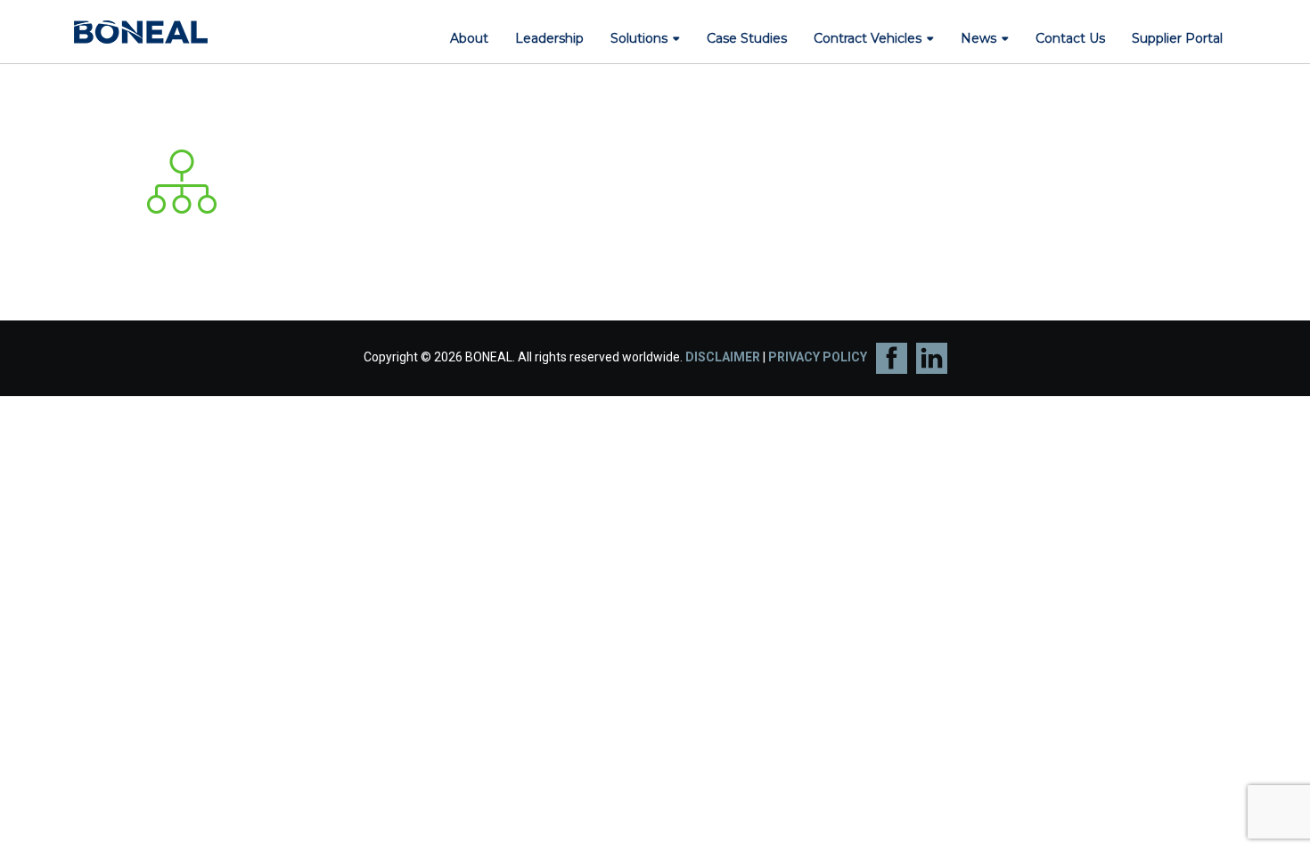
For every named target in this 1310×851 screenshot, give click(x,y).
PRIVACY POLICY (817, 357)
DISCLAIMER (722, 357)
